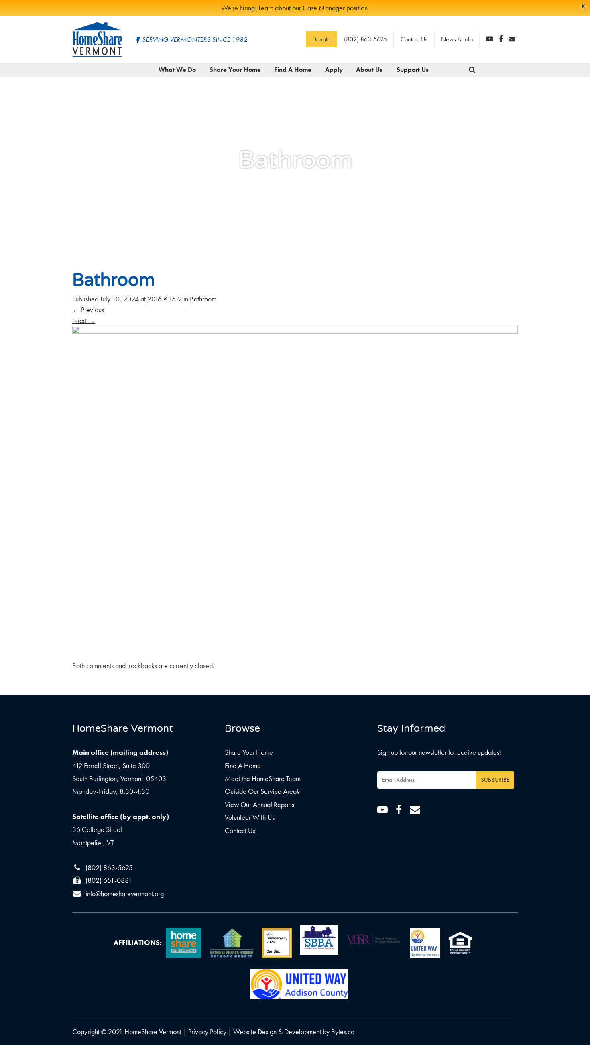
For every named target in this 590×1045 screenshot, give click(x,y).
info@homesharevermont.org (124, 893)
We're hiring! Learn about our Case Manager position (294, 7)
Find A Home (243, 765)
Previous (88, 309)
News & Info (457, 39)
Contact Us (414, 39)
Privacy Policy (207, 1031)
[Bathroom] (295, 491)
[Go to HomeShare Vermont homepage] (97, 39)
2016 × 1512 (164, 298)
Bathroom (203, 298)
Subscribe (495, 780)
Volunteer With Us (250, 817)
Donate (321, 39)
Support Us (413, 69)
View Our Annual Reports (259, 804)
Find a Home (292, 69)
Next (83, 320)
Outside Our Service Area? (262, 791)
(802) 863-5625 (365, 39)
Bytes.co (342, 1031)
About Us (369, 69)
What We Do (177, 69)
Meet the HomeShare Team (263, 778)
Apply (334, 69)
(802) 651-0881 (108, 880)
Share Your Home (235, 69)
